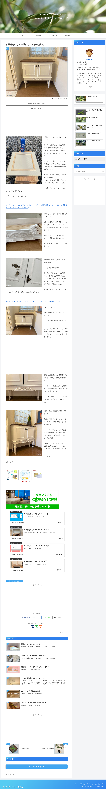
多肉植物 (97, 784)
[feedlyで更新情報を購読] (36, 627)
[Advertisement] (37, 121)
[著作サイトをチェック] (32, 627)
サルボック (89, 59)
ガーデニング (89, 784)
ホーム (76, 784)
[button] (57, 617)
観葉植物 (82, 784)
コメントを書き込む (36, 766)
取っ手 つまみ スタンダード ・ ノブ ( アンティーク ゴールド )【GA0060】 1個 (32, 301)
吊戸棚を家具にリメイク (17, 581)
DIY (8, 581)
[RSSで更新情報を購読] (40, 627)
